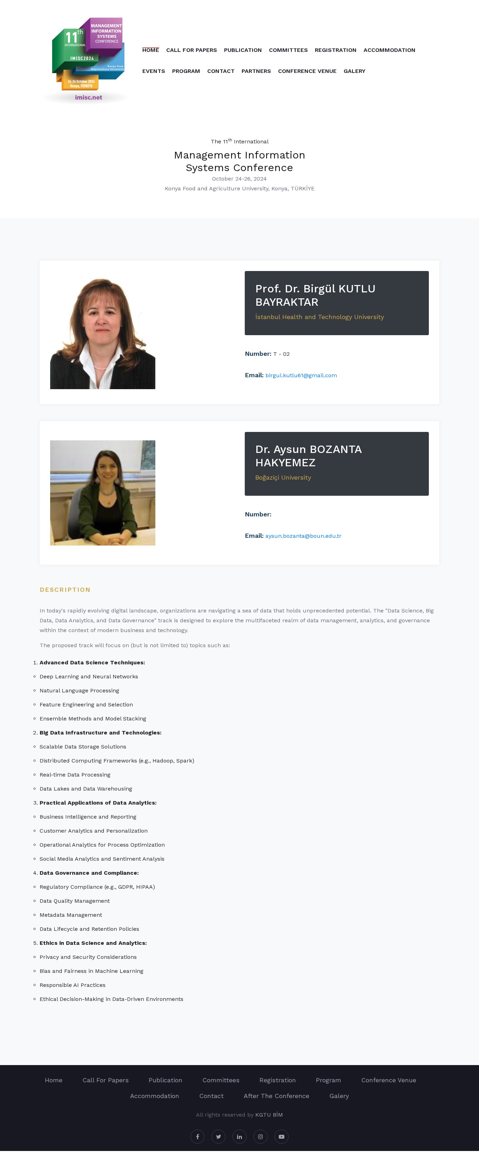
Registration (336, 50)
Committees (288, 50)
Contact (221, 71)
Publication (243, 50)
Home (150, 50)
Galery (354, 71)
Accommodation (390, 50)
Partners (256, 71)
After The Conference (276, 1095)
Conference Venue (307, 71)
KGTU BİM (269, 1114)
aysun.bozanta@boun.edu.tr (303, 536)
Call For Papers (191, 50)
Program (186, 71)
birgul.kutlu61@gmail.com (301, 375)
